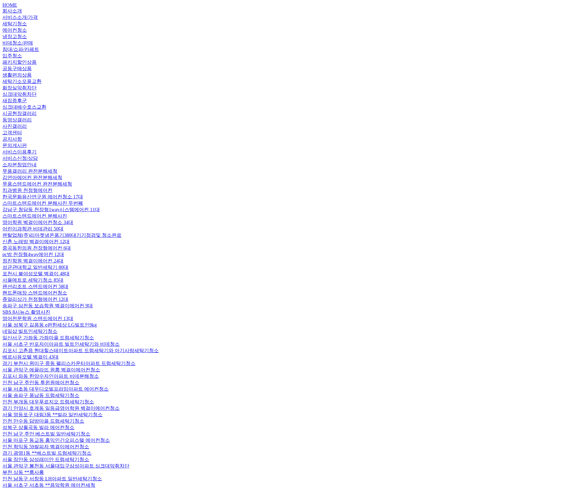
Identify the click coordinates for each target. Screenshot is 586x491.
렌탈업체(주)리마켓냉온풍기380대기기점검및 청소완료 (61, 235)
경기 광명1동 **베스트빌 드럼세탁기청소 (47, 453)
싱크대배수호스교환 (24, 107)
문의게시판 (14, 145)
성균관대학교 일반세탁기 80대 (35, 267)
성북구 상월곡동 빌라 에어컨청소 (38, 427)
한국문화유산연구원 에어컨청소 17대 (42, 196)
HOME (9, 5)
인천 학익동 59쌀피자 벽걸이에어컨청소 (45, 446)
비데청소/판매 (17, 42)
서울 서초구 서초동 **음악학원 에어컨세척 (48, 485)
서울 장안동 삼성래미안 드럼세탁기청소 (45, 459)
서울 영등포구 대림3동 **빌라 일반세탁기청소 (52, 414)
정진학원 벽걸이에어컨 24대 (32, 260)
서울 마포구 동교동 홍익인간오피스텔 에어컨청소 (56, 440)
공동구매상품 (17, 68)
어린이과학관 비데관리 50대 (32, 228)
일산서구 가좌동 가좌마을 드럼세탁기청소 (48, 337)
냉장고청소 (14, 36)
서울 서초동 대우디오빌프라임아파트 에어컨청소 (55, 389)
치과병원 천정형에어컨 (27, 190)
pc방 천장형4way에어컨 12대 (33, 254)
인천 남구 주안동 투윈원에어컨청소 (40, 382)
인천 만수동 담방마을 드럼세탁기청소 (43, 421)
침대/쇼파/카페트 (20, 49)
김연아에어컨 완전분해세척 (32, 177)
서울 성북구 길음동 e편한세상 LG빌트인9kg (49, 324)
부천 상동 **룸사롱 (23, 472)
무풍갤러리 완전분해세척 (29, 171)
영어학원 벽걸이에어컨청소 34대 (37, 222)
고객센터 (12, 132)
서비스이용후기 (19, 151)
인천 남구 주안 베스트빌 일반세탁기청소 (46, 433)
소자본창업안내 (19, 164)
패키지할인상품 (19, 62)
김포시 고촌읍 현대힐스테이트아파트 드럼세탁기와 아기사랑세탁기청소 (80, 350)
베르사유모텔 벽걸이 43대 (30, 356)
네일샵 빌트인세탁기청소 (29, 331)
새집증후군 (14, 100)
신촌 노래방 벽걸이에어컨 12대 (36, 241)
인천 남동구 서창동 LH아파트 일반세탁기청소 (52, 478)
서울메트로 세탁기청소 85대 (32, 280)
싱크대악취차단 (19, 94)
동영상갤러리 (17, 119)
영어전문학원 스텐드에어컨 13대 (37, 318)
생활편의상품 (17, 75)
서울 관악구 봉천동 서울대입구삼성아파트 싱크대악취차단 (65, 465)
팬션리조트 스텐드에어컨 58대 (35, 286)
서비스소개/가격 (20, 17)
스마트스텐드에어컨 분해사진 (34, 215)
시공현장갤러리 (19, 113)
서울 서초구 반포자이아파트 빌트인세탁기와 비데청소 (61, 344)
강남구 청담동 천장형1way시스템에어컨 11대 (51, 209)
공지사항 (12, 139)
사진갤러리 (14, 126)
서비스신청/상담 (20, 158)
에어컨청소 (14, 30)
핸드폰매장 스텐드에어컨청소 (34, 292)
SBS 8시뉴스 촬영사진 (26, 312)
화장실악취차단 (19, 87)
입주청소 (12, 55)
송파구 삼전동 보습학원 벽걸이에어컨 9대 (47, 305)
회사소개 (12, 10)
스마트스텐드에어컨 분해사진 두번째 (42, 203)
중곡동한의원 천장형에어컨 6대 (36, 248)
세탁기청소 (14, 23)
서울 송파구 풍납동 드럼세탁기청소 (40, 395)
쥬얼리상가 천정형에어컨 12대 (35, 299)
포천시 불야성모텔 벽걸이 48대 (36, 273)
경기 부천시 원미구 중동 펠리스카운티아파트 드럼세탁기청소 (69, 363)
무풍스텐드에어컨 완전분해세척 (37, 183)
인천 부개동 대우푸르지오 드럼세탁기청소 (48, 401)
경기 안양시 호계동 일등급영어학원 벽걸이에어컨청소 (61, 408)
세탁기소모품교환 (22, 81)
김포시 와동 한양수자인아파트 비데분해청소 (50, 376)
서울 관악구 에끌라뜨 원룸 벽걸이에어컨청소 (51, 369)
